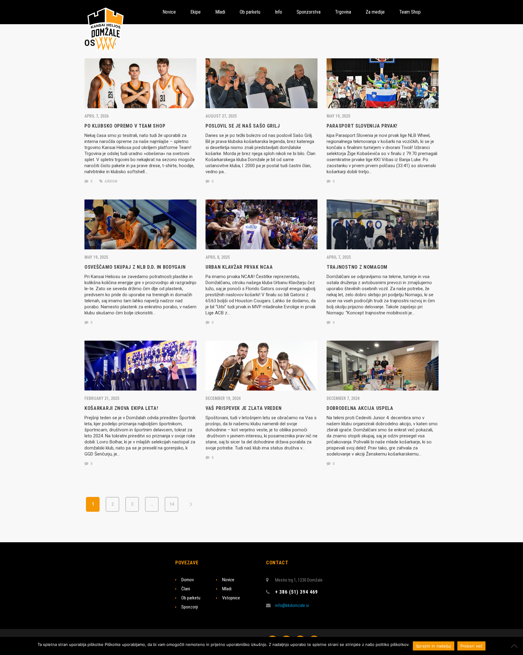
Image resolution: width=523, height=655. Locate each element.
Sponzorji (189, 607)
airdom (110, 181)
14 (171, 504)
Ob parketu (190, 598)
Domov (187, 579)
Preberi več (471, 646)
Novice (228, 579)
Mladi (227, 589)
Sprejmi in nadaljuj (433, 646)
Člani (185, 589)
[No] (515, 646)
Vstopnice (231, 598)
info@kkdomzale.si (292, 605)
